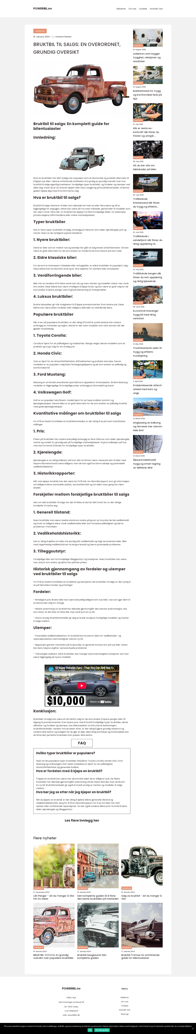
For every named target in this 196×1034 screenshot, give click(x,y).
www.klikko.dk (74, 1015)
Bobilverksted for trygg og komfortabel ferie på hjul (147, 94)
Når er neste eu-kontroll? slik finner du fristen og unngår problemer (146, 132)
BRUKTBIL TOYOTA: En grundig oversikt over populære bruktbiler (53, 956)
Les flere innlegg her (82, 820)
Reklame (121, 8)
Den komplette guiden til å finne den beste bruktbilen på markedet (98, 897)
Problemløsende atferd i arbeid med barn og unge (147, 389)
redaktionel (40, 31)
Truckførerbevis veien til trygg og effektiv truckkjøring (147, 351)
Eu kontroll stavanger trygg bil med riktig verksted (146, 314)
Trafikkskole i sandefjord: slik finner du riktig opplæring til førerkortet (147, 240)
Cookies (143, 8)
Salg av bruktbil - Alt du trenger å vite (141, 897)
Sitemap (125, 1014)
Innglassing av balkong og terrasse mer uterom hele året (147, 426)
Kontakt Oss (156, 8)
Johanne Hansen (63, 37)
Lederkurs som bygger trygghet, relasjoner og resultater (147, 57)
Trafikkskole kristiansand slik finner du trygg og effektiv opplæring (146, 203)
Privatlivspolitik (102, 1030)
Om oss (132, 8)
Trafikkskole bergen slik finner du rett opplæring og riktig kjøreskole (147, 277)
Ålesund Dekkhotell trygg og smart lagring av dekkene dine (146, 463)
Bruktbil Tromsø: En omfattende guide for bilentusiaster (140, 956)
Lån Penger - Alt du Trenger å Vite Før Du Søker (53, 897)
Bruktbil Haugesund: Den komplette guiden (91, 956)
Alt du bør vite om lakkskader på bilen (144, 167)
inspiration (138, 46)
